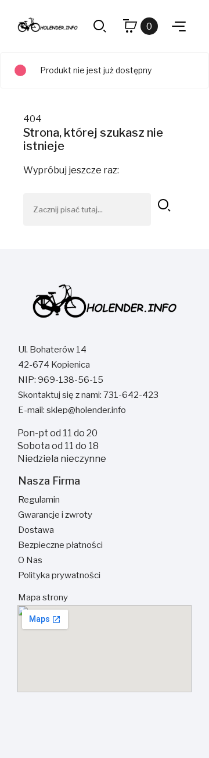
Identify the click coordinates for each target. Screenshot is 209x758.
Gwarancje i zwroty (55, 515)
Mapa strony (43, 597)
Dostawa (36, 530)
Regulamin (39, 499)
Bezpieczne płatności (60, 545)
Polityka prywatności (59, 575)
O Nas (30, 560)
